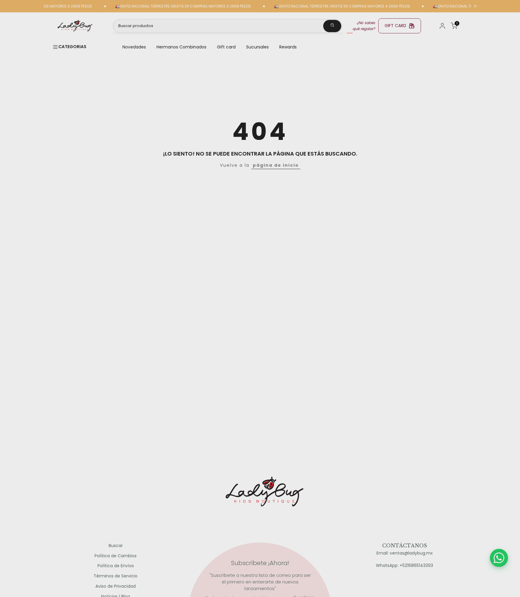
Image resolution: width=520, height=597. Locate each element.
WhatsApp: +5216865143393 (404, 565)
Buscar (116, 546)
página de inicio (276, 165)
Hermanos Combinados (181, 47)
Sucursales (257, 47)
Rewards (288, 47)
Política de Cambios (115, 556)
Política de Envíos (116, 566)
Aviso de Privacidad (115, 586)
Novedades (134, 47)
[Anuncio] (171, 6)
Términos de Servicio (116, 576)
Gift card (226, 47)
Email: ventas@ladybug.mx (404, 553)
